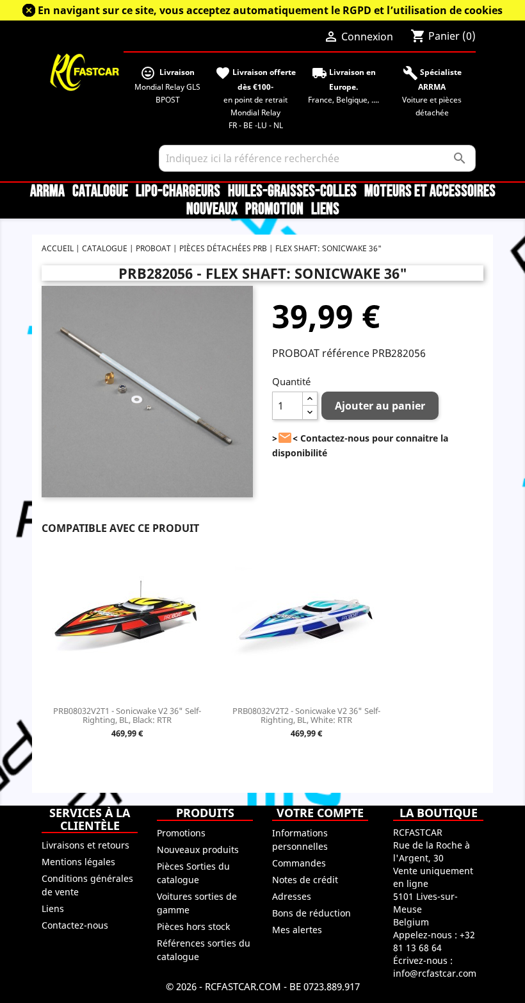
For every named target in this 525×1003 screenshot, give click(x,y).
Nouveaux (212, 210)
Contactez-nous (75, 925)
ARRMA (47, 192)
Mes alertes (297, 930)
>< (285, 438)
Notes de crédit (305, 880)
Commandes (299, 863)
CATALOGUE (100, 192)
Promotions (181, 833)
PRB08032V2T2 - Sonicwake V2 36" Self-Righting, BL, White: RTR (306, 715)
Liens (325, 210)
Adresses (291, 896)
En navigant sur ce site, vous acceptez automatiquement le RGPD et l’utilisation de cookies (270, 10)
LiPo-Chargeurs (178, 192)
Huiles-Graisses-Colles (292, 192)
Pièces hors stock (193, 926)
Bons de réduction (311, 913)
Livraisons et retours (85, 845)
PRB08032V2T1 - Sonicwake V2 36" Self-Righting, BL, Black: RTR (127, 715)
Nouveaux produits (198, 849)
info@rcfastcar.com (434, 973)
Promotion (274, 210)
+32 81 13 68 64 (434, 941)
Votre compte (320, 812)
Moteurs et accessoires (430, 192)
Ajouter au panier (380, 406)
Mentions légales (78, 862)
